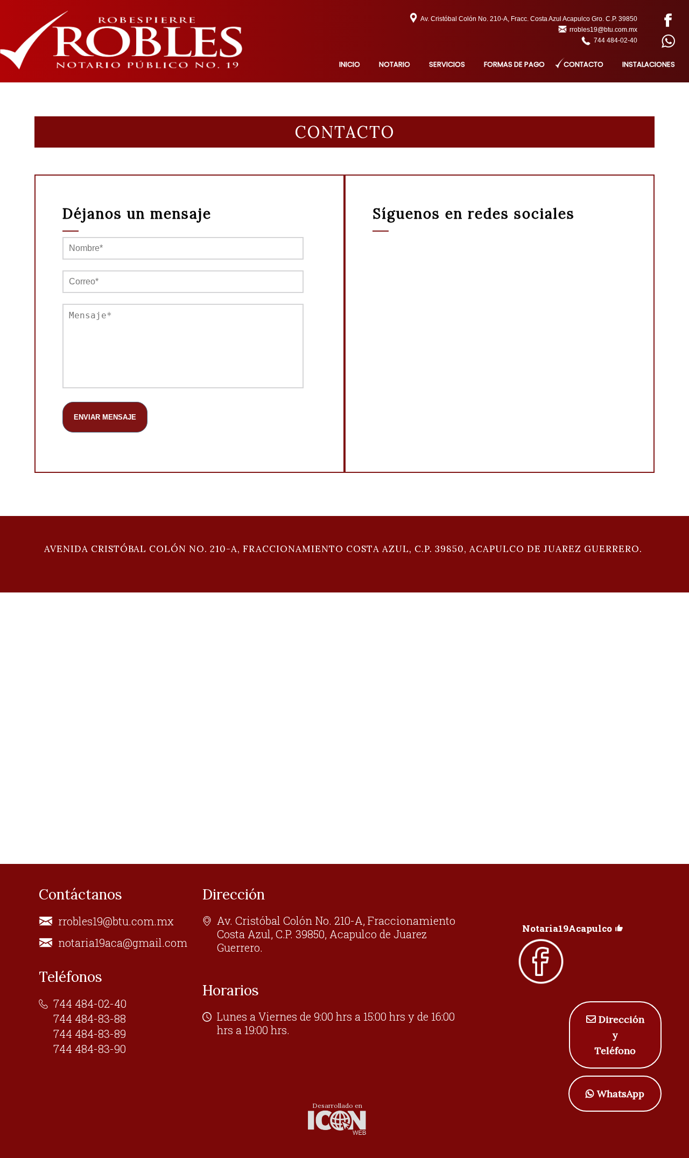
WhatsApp (620, 1093)
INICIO (349, 64)
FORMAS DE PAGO (514, 64)
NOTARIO (394, 64)
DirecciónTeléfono (619, 1035)
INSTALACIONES (648, 64)
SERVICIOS (447, 64)
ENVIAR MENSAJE (105, 417)
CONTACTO (583, 64)
